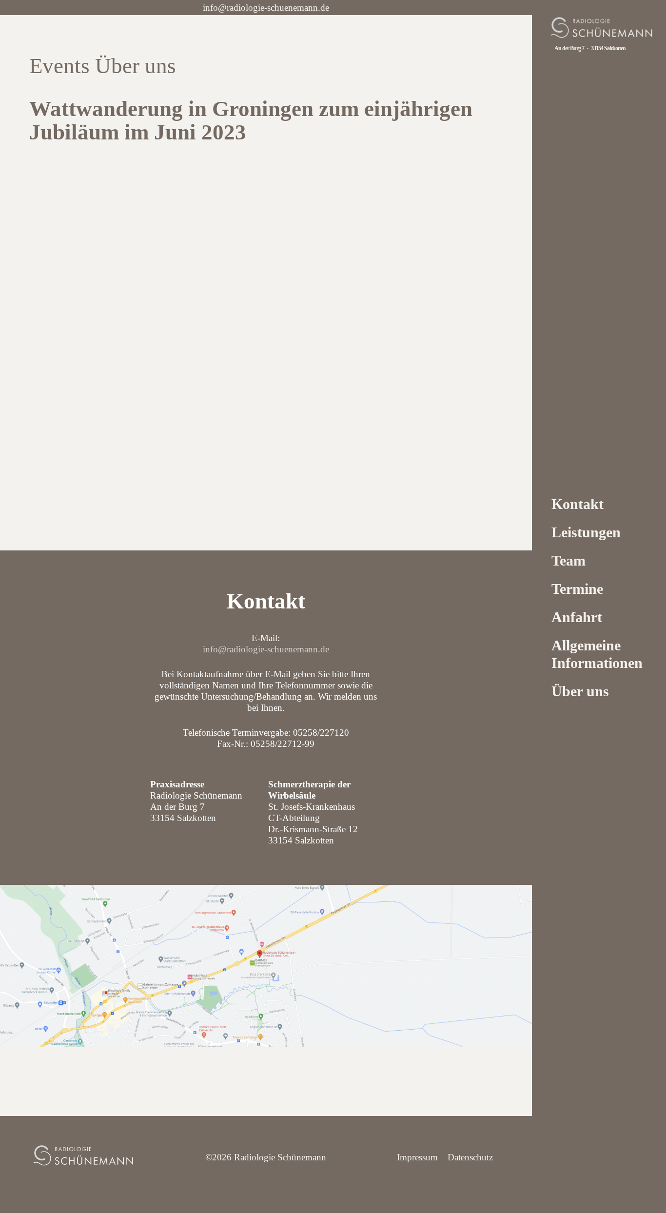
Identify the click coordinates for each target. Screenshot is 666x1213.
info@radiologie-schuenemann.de (266, 7)
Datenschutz (470, 1157)
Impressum (417, 1157)
